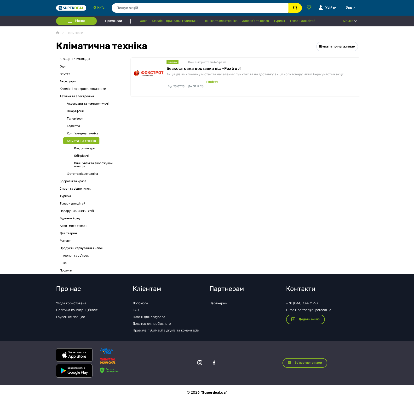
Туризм (65, 196)
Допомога (140, 303)
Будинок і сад (70, 218)
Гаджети (73, 126)
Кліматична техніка (81, 141)
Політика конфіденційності (77, 310)
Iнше (63, 263)
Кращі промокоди (75, 59)
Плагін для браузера (149, 317)
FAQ (136, 310)
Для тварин (68, 233)
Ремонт (65, 240)
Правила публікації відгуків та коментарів (166, 330)
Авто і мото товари (73, 226)
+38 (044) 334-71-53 (302, 303)
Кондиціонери (84, 148)
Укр (349, 8)
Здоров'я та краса (73, 181)
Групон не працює (70, 317)
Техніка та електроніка (77, 96)
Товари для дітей (72, 203)
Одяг (63, 66)
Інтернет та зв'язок (74, 255)
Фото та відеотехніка (82, 173)
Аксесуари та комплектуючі (88, 103)
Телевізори (75, 118)
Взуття (65, 74)
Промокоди (113, 21)
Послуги (66, 270)
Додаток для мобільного (152, 324)
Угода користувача (71, 303)
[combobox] (200, 8)
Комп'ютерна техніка (82, 133)
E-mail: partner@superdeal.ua (308, 310)
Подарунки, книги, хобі (77, 211)
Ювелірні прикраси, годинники (83, 88)
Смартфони (75, 111)
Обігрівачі (81, 155)
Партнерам (218, 303)
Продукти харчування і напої (81, 248)
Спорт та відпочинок (75, 188)
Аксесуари (68, 81)
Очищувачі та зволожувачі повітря (93, 164)
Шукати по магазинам (337, 46)
